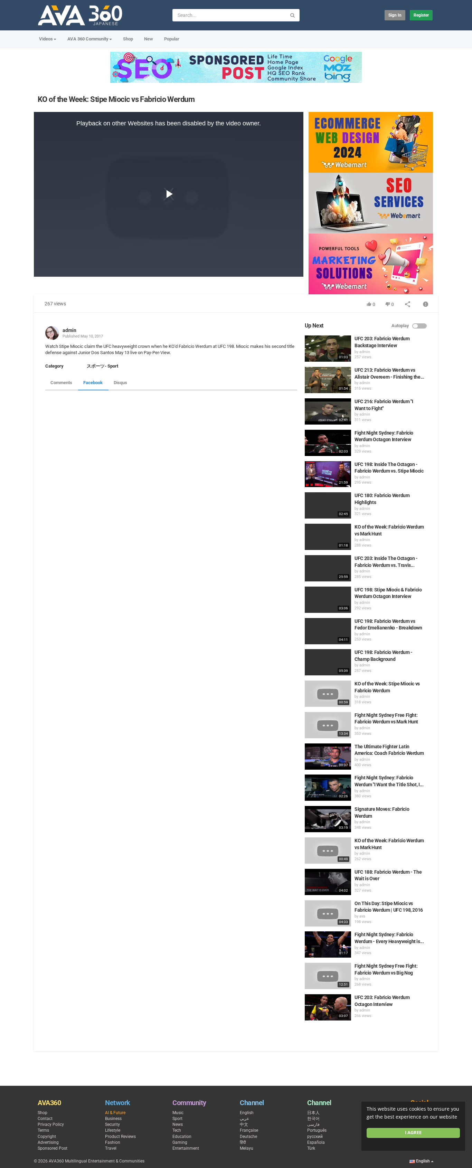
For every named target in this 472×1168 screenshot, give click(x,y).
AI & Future (115, 1112)
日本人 (313, 1112)
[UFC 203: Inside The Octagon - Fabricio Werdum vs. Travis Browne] (328, 568)
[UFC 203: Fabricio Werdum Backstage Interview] (328, 348)
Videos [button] (46, 38)
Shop (128, 38)
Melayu (246, 1148)
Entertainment (185, 1148)
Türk (311, 1148)
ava (362, 916)
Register (421, 15)
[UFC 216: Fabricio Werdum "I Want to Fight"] (328, 411)
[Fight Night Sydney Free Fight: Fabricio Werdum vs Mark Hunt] (328, 725)
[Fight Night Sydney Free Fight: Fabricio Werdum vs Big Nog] (328, 976)
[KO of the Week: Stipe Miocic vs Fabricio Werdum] (328, 694)
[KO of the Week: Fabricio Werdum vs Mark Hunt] (328, 537)
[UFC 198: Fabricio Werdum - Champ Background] (328, 662)
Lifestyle (112, 1130)
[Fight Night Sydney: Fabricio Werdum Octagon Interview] (328, 443)
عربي (244, 1118)
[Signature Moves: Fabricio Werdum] (328, 819)
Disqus (120, 382)
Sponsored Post (52, 1148)
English (247, 1112)
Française (249, 1130)
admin (69, 330)
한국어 (313, 1118)
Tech (176, 1130)
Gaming (179, 1142)
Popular (171, 38)
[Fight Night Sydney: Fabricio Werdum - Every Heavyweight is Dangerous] (328, 944)
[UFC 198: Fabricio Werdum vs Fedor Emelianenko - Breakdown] (328, 631)
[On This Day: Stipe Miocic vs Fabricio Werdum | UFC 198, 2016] (328, 913)
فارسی (313, 1124)
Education (181, 1136)
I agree (413, 1133)
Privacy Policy (51, 1124)
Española (316, 1142)
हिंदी (243, 1142)
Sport (177, 1118)
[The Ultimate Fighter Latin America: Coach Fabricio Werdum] (328, 756)
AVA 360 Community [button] (87, 38)
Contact (45, 1118)
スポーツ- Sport (102, 366)
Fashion (112, 1142)
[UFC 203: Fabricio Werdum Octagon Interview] (328, 1007)
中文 (244, 1124)
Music (177, 1112)
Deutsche (248, 1136)
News (177, 1124)
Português (317, 1130)
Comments (61, 382)
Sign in (395, 15)
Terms (43, 1130)
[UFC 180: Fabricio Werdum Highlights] (328, 505)
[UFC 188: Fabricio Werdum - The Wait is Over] (328, 882)
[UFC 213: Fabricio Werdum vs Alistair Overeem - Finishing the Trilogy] (328, 380)
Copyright (47, 1136)
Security (112, 1124)
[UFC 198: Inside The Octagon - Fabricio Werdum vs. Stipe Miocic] (328, 474)
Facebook (93, 382)
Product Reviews (120, 1136)
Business (113, 1118)
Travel (110, 1148)
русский (315, 1136)
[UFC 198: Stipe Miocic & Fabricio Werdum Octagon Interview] (328, 600)
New (148, 38)
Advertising (48, 1142)
